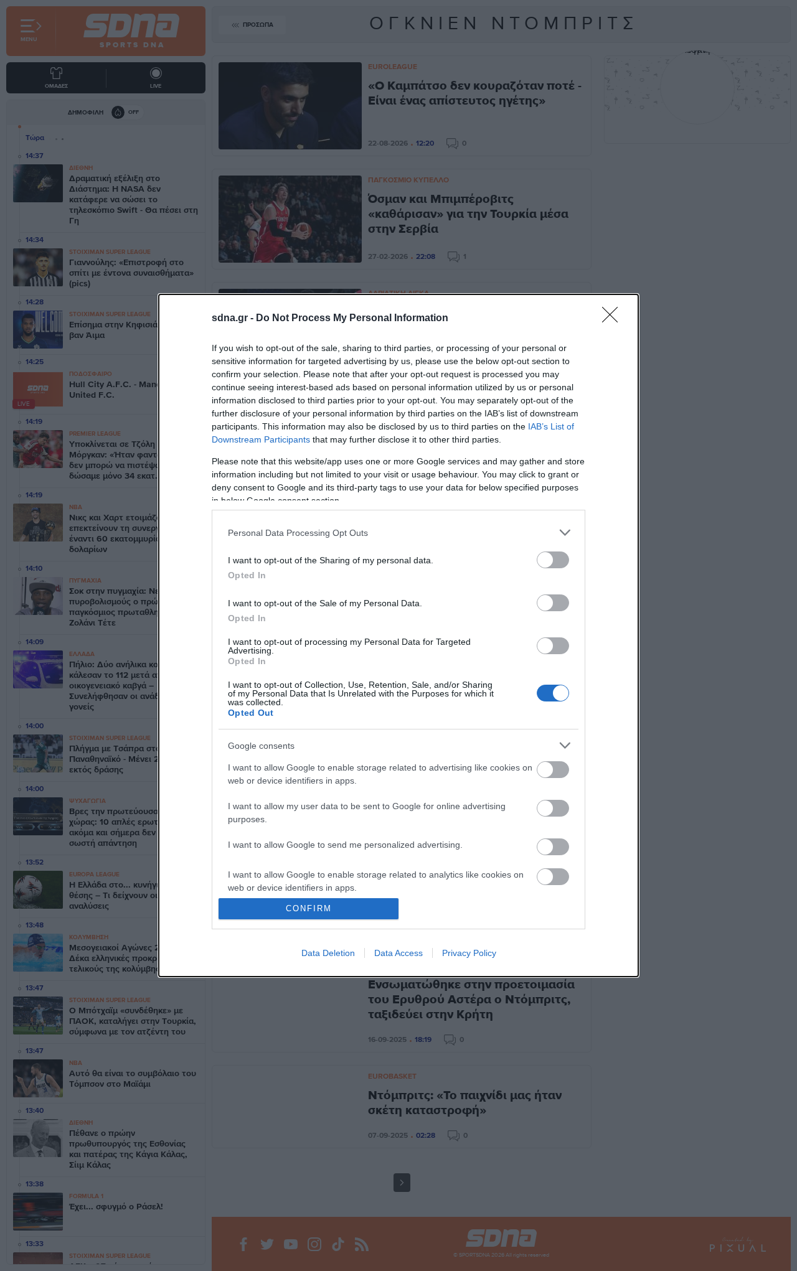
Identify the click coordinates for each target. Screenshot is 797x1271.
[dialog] (398, 635)
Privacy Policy (469, 953)
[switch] (553, 559)
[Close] (614, 319)
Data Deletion (328, 953)
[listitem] (398, 532)
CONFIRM (309, 908)
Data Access (398, 953)
